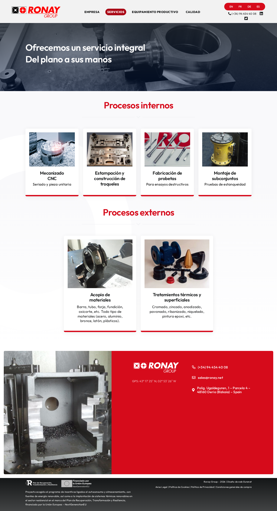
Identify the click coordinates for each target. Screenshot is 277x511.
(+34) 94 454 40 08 (244, 13)
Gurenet (247, 481)
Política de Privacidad (202, 487)
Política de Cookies (179, 487)
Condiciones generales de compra (234, 487)
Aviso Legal (161, 487)
